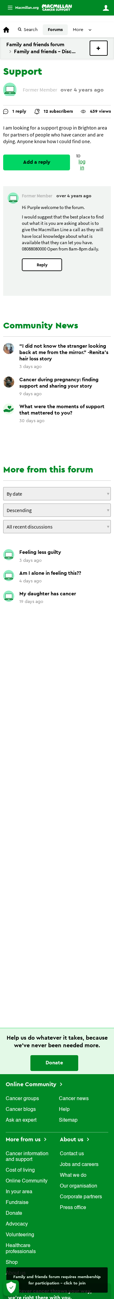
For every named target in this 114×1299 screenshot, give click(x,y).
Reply (42, 265)
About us (72, 1139)
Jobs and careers (79, 1164)
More (20, 8)
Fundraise (17, 1202)
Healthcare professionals (21, 1248)
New (99, 48)
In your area (19, 1191)
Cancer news (74, 1098)
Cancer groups (22, 1098)
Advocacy (17, 1224)
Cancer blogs (21, 1109)
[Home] (57, 7)
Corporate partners (81, 1197)
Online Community (32, 1084)
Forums (55, 30)
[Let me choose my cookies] (11, 1288)
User (106, 8)
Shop (12, 1262)
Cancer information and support (27, 1156)
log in (82, 165)
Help (64, 1109)
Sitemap (68, 1120)
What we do (73, 1175)
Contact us (72, 1153)
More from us (24, 1139)
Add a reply (36, 162)
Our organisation (78, 1186)
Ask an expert (21, 1120)
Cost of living (20, 1170)
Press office (73, 1207)
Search (31, 30)
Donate (54, 1062)
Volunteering (20, 1235)
